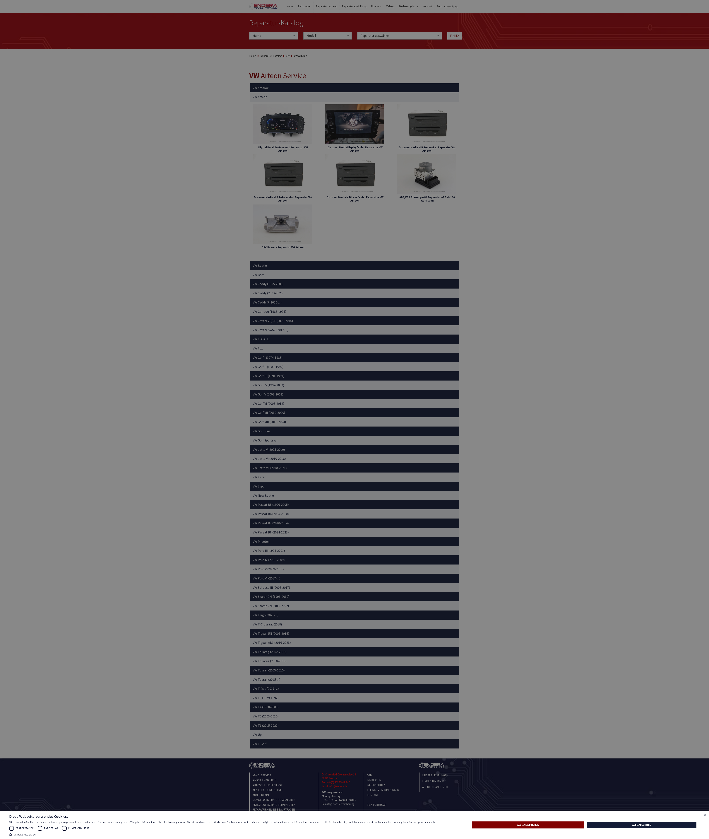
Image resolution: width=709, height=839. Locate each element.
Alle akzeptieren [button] (528, 824)
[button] (223, 834)
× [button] (704, 815)
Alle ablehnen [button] (641, 824)
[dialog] (354, 419)
